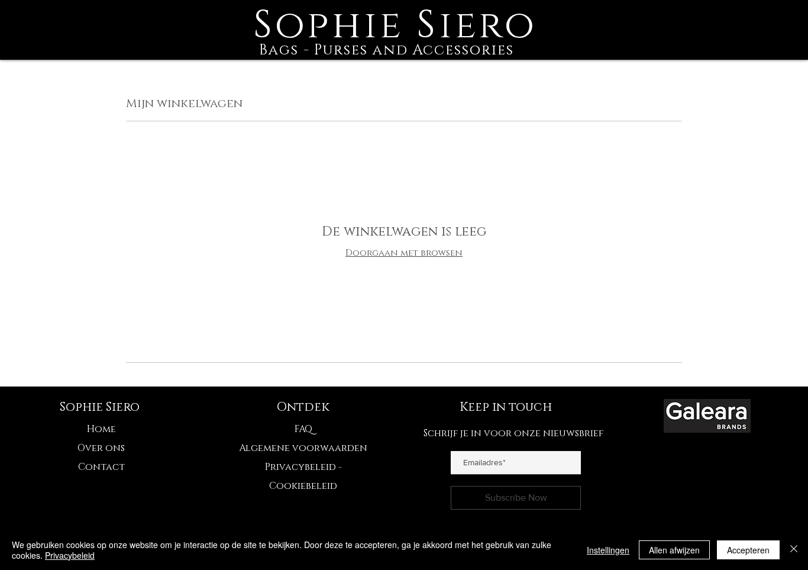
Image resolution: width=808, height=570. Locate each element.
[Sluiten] (794, 550)
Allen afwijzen (674, 550)
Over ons (101, 448)
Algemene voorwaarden (303, 448)
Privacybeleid (70, 555)
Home (101, 429)
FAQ (303, 429)
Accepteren (748, 550)
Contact (101, 467)
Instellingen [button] (608, 550)
